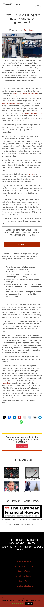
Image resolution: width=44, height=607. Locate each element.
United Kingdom (29, 30)
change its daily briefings (11, 103)
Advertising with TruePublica (24, 566)
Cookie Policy (24, 581)
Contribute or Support (24, 576)
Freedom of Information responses (25, 93)
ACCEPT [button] (29, 603)
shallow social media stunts (32, 113)
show (31, 174)
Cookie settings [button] (17, 603)
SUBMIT (22, 244)
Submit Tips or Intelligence (24, 586)
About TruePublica (24, 561)
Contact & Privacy (24, 571)
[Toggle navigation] (38, 5)
